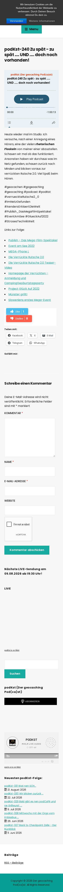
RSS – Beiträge (13, 862)
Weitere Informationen (42, 21)
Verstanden (16, 21)
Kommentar (13, 413)
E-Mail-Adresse (16, 481)
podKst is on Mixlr (11, 650)
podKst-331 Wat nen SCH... (20, 786)
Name (9, 462)
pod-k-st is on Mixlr (12, 767)
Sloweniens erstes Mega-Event (29, 300)
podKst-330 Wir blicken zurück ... (23, 793)
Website (9, 500)
